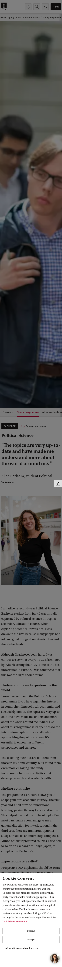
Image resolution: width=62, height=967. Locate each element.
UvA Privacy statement (15, 921)
